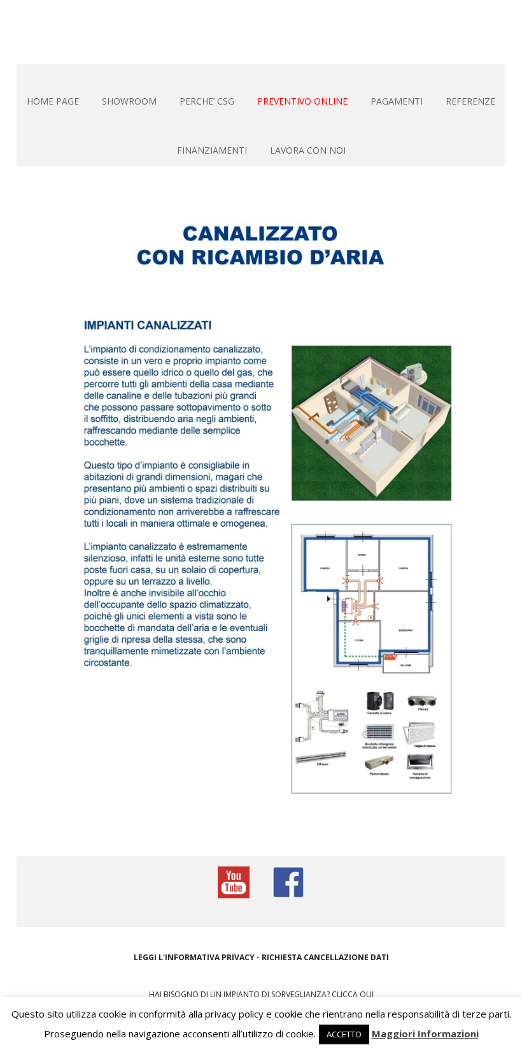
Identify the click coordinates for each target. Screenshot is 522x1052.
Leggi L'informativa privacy (194, 957)
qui (367, 994)
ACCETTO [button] (344, 1034)
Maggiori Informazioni (425, 1033)
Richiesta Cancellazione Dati (325, 957)
